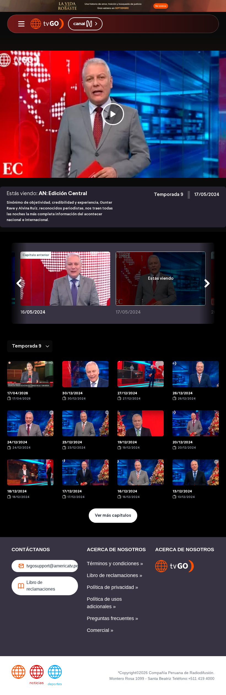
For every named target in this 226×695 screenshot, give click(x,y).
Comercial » (100, 630)
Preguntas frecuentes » (112, 618)
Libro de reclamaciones (40, 585)
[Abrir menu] (21, 24)
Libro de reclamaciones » (114, 575)
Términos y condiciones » (115, 563)
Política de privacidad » (112, 587)
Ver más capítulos (113, 515)
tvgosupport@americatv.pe (52, 566)
